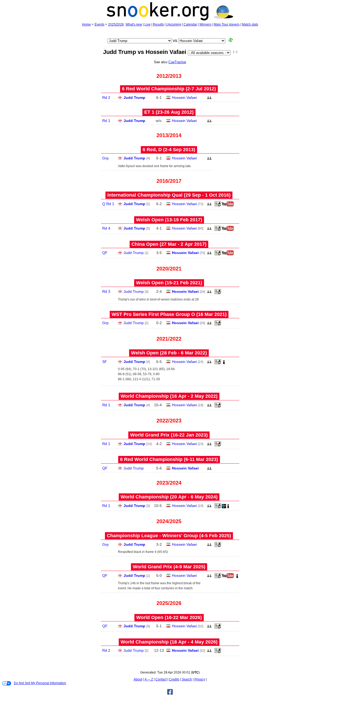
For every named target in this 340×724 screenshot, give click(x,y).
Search (187, 679)
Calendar (190, 24)
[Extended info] (224, 363)
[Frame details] (218, 205)
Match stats (250, 24)
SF (104, 361)
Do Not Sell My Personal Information (40, 683)
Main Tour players (227, 24)
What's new (134, 24)
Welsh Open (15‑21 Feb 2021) (169, 282)
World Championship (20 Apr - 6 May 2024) (169, 496)
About (138, 679)
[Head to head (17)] (209, 99)
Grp (105, 158)
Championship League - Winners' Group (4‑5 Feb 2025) (169, 535)
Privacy (199, 679)
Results (158, 24)
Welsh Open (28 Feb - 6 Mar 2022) (169, 352)
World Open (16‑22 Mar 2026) (169, 617)
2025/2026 (116, 24)
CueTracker (177, 62)
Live (147, 24)
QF (105, 253)
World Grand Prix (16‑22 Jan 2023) (169, 435)
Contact (161, 679)
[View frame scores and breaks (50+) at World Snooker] (218, 293)
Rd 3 (106, 291)
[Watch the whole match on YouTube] (228, 205)
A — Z (148, 679)
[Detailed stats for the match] (224, 507)
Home (86, 24)
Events (99, 24)
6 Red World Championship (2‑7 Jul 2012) (169, 88)
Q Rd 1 (108, 204)
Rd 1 (106, 120)
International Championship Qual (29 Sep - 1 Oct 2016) (169, 195)
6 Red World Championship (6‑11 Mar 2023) (169, 459)
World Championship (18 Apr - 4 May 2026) (169, 642)
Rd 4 (106, 228)
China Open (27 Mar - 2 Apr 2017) (168, 244)
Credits (174, 679)
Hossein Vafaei (184, 97)
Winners (205, 24)
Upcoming (173, 24)
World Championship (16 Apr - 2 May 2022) (169, 396)
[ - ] (235, 51)
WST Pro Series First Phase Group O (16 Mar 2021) (169, 314)
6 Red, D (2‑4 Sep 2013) (169, 149)
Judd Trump (134, 97)
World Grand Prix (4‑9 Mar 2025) (169, 566)
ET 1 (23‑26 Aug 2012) (169, 112)
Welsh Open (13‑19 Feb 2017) (169, 219)
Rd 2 (106, 97)
